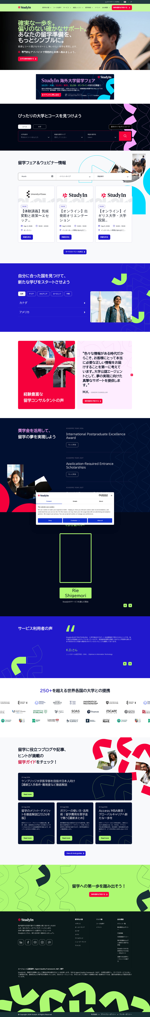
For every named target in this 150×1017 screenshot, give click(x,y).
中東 (68, 294)
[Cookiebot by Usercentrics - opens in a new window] (100, 495)
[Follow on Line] (49, 942)
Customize (74, 520)
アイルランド (79, 938)
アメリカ (78, 946)
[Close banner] (111, 495)
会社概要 (105, 8)
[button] (132, 375)
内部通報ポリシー (122, 937)
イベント (97, 8)
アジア (31, 294)
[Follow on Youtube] (35, 942)
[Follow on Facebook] (28, 942)
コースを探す (57, 8)
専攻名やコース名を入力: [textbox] (29, 137)
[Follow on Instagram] (42, 942)
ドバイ (77, 935)
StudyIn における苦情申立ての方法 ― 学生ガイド (122, 951)
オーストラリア (80, 927)
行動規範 (120, 933)
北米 (21, 294)
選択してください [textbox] (60, 137)
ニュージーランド (80, 942)
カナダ (77, 931)
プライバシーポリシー (108, 1014)
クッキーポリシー (125, 1014)
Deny (50, 520)
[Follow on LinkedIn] (21, 942)
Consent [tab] (49, 501)
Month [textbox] (24, 176)
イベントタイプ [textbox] (65, 176)
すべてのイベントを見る (74, 252)
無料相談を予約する (120, 7)
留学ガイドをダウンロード (120, 127)
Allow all (100, 520)
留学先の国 (45, 8)
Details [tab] (75, 501)
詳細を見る (27, 237)
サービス (66, 8)
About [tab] (101, 501)
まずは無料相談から (27, 59)
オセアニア (43, 294)
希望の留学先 (92, 134)
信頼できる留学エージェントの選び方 (122, 959)
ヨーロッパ (57, 294)
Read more (28, 794)
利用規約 (94, 1014)
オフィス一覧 (121, 924)
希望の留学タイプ (59, 134)
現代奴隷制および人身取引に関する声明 (122, 942)
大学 (39, 127)
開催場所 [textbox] (100, 176)
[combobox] (35, 137)
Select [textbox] (90, 137)
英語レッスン (77, 8)
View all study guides (74, 853)
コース (24, 127)
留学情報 (88, 8)
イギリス (78, 924)
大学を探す (24, 134)
